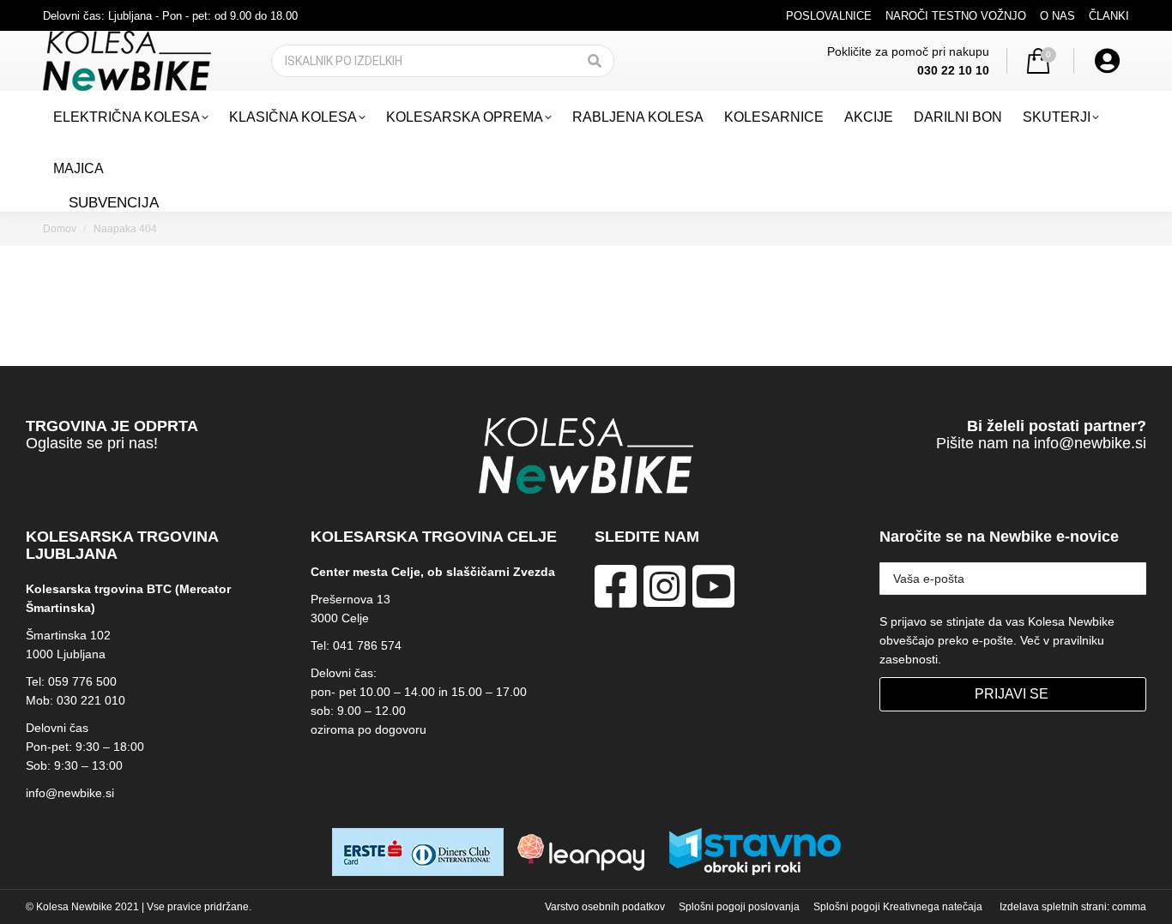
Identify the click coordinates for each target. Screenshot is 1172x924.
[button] (899, 28)
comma (1129, 907)
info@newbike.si (1090, 443)
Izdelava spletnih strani (1053, 907)
